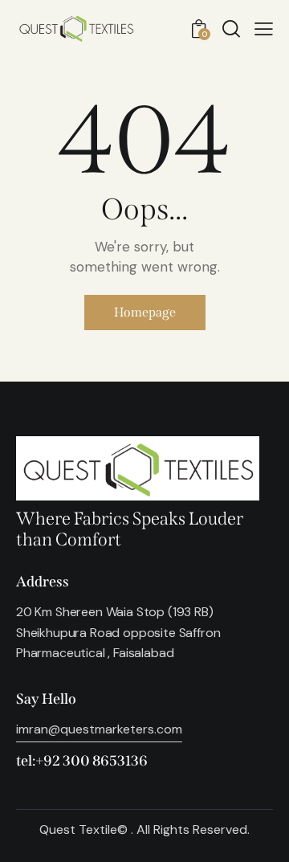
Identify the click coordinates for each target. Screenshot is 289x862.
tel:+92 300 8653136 (82, 761)
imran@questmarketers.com (99, 729)
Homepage (145, 312)
